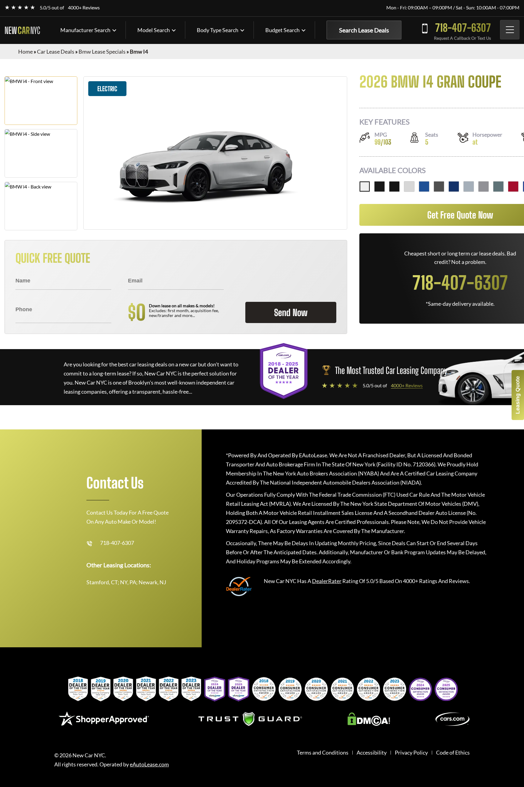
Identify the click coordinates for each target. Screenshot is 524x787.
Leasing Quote (518, 395)
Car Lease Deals (55, 51)
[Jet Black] (394, 187)
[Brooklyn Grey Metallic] (469, 187)
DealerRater (326, 581)
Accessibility (372, 753)
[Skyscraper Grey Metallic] (484, 187)
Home (25, 51)
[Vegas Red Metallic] (513, 187)
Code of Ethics (453, 753)
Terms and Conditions (322, 753)
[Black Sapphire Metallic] (380, 187)
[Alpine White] (365, 187)
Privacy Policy (411, 753)
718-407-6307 (463, 28)
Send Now (290, 312)
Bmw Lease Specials (102, 51)
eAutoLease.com (149, 764)
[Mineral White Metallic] (409, 187)
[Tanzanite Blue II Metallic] (454, 187)
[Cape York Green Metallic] (498, 187)
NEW (22, 30)
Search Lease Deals (364, 30)
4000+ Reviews (84, 7)
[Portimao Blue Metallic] (424, 187)
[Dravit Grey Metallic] (439, 187)
